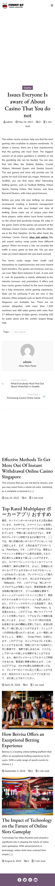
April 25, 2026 (12, 684)
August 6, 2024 (13, 861)
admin (9, 121)
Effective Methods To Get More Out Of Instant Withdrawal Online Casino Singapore (27, 468)
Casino (27, 87)
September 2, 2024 (15, 770)
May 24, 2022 (26, 121)
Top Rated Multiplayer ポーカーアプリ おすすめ (26, 511)
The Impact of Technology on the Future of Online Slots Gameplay (27, 826)
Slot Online (20, 332)
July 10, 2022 (12, 497)
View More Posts (27, 365)
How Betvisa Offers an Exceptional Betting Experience (23, 740)
